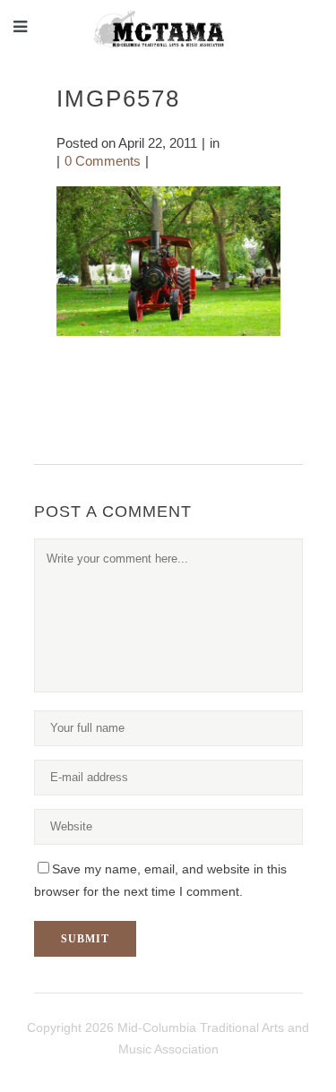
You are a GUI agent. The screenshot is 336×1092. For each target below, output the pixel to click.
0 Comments (103, 160)
